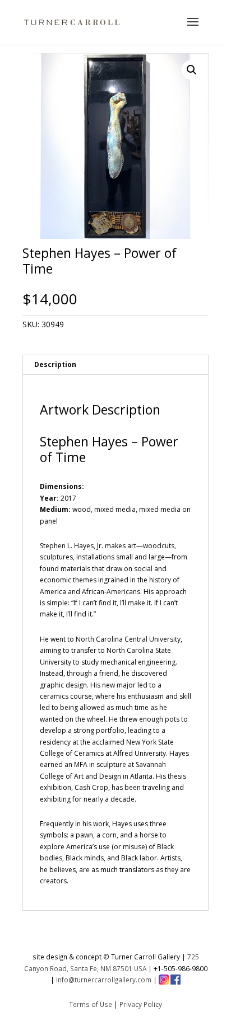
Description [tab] (55, 364)
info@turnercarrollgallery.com (103, 979)
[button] (192, 70)
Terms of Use (90, 1004)
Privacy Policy (140, 1004)
